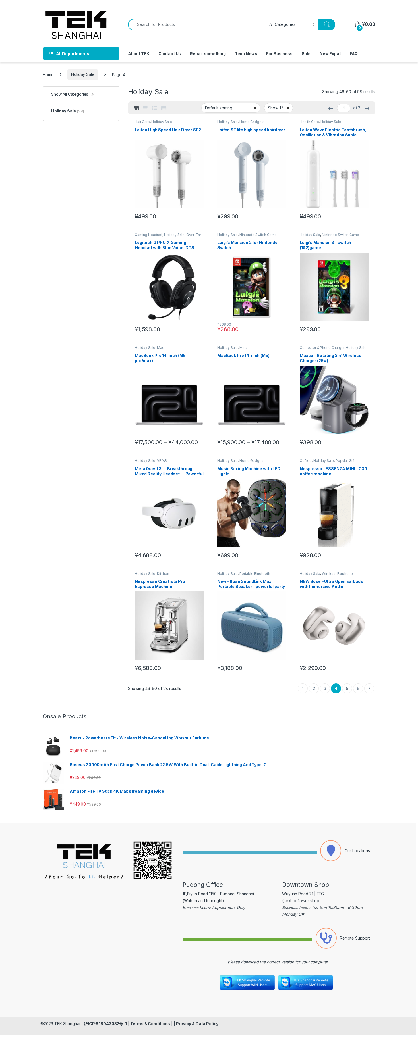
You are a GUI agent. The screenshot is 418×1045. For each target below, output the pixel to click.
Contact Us (169, 53)
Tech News (246, 53)
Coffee (306, 460)
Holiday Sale (82, 74)
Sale (306, 53)
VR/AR (162, 460)
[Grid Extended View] (145, 108)
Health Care (309, 122)
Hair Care (142, 122)
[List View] (154, 108)
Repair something (208, 53)
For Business (279, 53)
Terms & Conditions (150, 1023)
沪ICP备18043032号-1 (105, 1023)
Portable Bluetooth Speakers (243, 575)
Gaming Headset (148, 235)
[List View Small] (163, 108)
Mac (160, 347)
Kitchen (163, 573)
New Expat (330, 53)
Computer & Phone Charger (322, 347)
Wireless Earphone (337, 573)
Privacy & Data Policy (197, 1023)
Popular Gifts (346, 460)
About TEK (138, 53)
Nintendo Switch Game (258, 235)
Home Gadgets (251, 122)
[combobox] (197, 24)
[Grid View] (136, 108)
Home (48, 74)
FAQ (354, 53)
